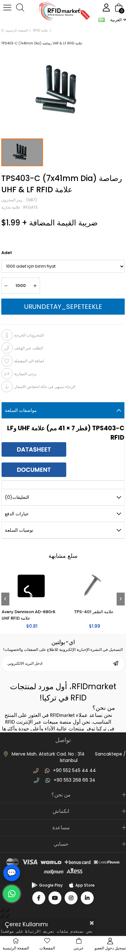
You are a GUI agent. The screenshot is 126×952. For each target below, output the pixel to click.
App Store (85, 885)
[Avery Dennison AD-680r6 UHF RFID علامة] (42, 586)
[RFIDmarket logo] (63, 12)
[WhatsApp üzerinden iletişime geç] (11, 893)
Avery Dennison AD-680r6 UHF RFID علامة (38, 615)
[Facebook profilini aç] (38, 897)
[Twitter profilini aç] (54, 897)
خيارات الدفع (17, 513)
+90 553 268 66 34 (74, 780)
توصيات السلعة (19, 530)
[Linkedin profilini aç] (87, 897)
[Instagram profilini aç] (71, 897)
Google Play (51, 885)
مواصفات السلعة (21, 410)
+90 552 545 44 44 (74, 770)
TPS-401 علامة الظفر (104, 612)
